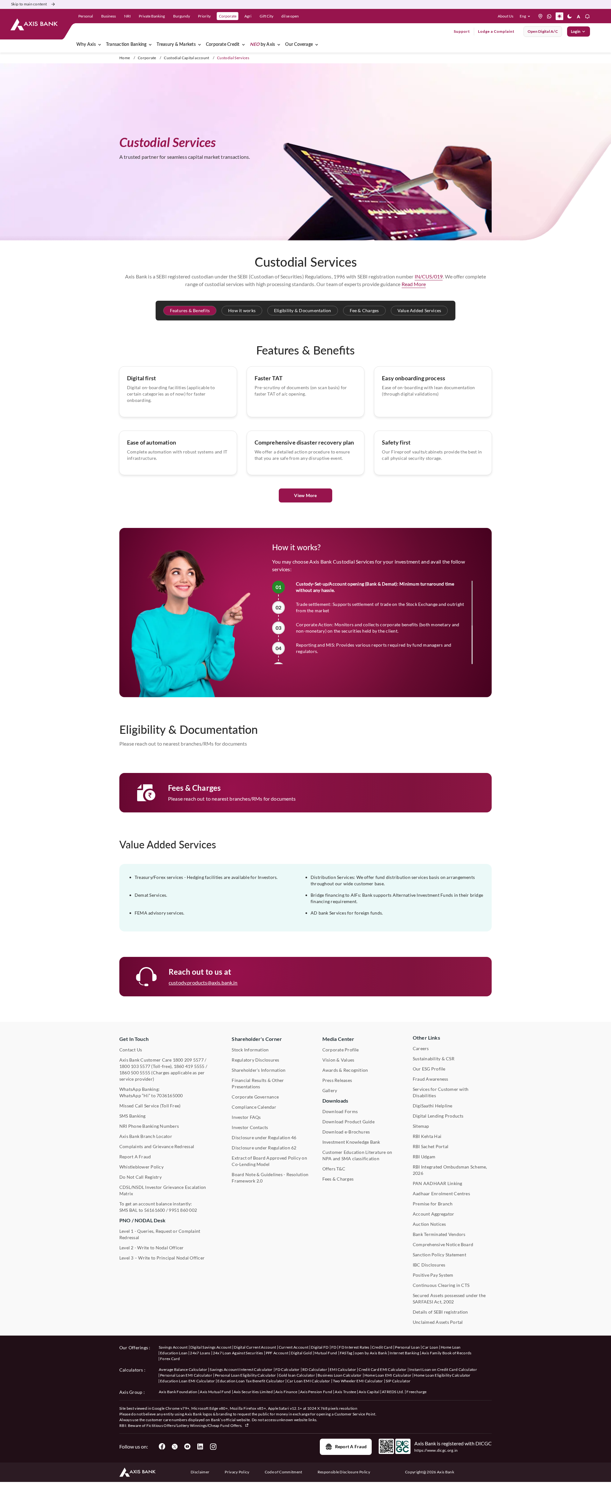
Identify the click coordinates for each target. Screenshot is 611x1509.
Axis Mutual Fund (215, 1391)
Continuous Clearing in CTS (441, 1285)
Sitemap (421, 1126)
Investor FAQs (246, 1117)
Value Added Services (419, 310)
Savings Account (173, 1347)
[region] (372, 622)
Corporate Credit (223, 44)
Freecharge (416, 1391)
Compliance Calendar (254, 1107)
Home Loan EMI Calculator (388, 1375)
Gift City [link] (266, 16)
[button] (526, 16)
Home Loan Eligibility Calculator (442, 1375)
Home (124, 57)
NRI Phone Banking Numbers (149, 1126)
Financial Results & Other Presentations (258, 1083)
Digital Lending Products (438, 1116)
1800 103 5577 (134, 1066)
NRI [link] (127, 16)
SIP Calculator (398, 1381)
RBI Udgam (424, 1156)
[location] (540, 16)
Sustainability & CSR (433, 1058)
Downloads (335, 1101)
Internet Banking (404, 1353)
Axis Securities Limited (253, 1391)
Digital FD (319, 1347)
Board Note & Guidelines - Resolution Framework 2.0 (270, 1177)
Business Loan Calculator (340, 1375)
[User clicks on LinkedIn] (200, 1446)
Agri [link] (247, 16)
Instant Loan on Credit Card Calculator (443, 1369)
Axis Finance (286, 1391)
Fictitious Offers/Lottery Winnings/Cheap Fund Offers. (194, 1425)
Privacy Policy (237, 1472)
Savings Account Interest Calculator (241, 1369)
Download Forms (340, 1111)
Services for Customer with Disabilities (440, 1092)
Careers (421, 1048)
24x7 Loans (200, 1353)
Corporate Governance (255, 1096)
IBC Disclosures (429, 1264)
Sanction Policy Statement (439, 1254)
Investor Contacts (250, 1127)
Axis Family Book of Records (447, 1353)
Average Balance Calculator (183, 1369)
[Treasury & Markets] (199, 44)
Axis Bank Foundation (178, 1391)
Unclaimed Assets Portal (438, 1322)
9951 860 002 (183, 1210)
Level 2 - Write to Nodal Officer (151, 1247)
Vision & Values (338, 1060)
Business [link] (108, 16)
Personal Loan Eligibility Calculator (245, 1375)
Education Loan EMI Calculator (187, 1381)
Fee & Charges (364, 310)
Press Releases (337, 1080)
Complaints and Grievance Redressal (156, 1146)
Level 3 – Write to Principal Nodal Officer (162, 1257)
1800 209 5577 (188, 1060)
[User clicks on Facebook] (162, 1446)
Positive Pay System (433, 1275)
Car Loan (430, 1347)
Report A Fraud (135, 1156)
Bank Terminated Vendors (439, 1234)
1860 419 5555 (189, 1066)
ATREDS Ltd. (393, 1391)
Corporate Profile (340, 1049)
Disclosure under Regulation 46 (264, 1137)
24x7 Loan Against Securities (238, 1353)
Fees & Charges (338, 1179)
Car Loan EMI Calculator (308, 1381)
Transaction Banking (126, 44)
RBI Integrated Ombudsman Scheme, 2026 (450, 1170)
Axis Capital (369, 1391)
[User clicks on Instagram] (213, 1446)
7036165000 (170, 1095)
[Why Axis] (99, 44)
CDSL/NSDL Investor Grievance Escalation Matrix (162, 1190)
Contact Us (130, 1049)
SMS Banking (132, 1116)
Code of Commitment (283, 1472)
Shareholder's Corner (257, 1039)
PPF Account (277, 1353)
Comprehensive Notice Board (443, 1244)
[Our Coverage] (316, 44)
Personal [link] (85, 16)
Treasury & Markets (176, 44)
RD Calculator (314, 1369)
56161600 (154, 1210)
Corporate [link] (227, 16)
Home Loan (451, 1347)
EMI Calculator (343, 1369)
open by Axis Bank (371, 1353)
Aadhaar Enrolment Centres (441, 1193)
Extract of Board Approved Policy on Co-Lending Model (269, 1161)
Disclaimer (200, 1472)
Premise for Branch (433, 1203)
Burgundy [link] (181, 16)
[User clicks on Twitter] (175, 1446)
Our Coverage (299, 44)
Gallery (329, 1090)
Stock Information (250, 1049)
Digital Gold (301, 1353)
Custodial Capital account (186, 57)
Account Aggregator (433, 1214)
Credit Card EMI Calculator (382, 1369)
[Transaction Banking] (150, 44)
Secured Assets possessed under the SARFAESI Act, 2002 (449, 1298)
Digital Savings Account (210, 1347)
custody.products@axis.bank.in (203, 982)
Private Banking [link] (152, 16)
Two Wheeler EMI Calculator (358, 1381)
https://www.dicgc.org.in (436, 1450)
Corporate (147, 57)
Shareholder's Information (258, 1070)
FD (334, 1347)
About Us (505, 16)
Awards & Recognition (345, 1070)
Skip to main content (29, 4)
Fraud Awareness (430, 1079)
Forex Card (170, 1358)
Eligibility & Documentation (302, 310)
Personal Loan (407, 1347)
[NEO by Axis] (278, 44)
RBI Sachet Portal (430, 1146)
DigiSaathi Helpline (433, 1105)
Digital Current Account (255, 1347)
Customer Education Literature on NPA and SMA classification (357, 1155)
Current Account (294, 1347)
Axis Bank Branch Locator (145, 1136)
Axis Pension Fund (316, 1391)
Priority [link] (204, 16)
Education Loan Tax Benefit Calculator (250, 1381)
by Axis (262, 44)
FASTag (346, 1353)
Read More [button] (414, 284)
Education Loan (173, 1353)
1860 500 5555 (134, 1072)
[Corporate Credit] (243, 44)
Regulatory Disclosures (255, 1060)
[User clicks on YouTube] (187, 1446)
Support (462, 31)
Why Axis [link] (86, 44)
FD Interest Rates (354, 1347)
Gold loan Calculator (297, 1375)
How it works (242, 310)
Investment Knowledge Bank (351, 1142)
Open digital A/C (543, 31)
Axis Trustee (345, 1391)
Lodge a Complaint (496, 31)
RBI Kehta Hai (427, 1136)
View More (305, 495)
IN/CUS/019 (429, 276)
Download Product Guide (348, 1121)
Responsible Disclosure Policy (344, 1472)
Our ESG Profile (429, 1068)
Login (575, 31)
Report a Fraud (351, 1446)
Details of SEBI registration (440, 1312)
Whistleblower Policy (141, 1166)
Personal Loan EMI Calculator (186, 1375)
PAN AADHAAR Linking (437, 1183)
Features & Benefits (190, 310)
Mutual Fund (325, 1353)
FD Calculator (287, 1369)
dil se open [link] (290, 16)
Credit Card (382, 1347)
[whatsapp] (549, 16)
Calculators (131, 1369)
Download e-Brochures (346, 1131)
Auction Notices (429, 1224)
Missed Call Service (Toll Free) (149, 1105)
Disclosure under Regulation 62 (264, 1147)
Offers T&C (333, 1168)
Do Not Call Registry (140, 1177)
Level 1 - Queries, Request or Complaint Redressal (159, 1234)
